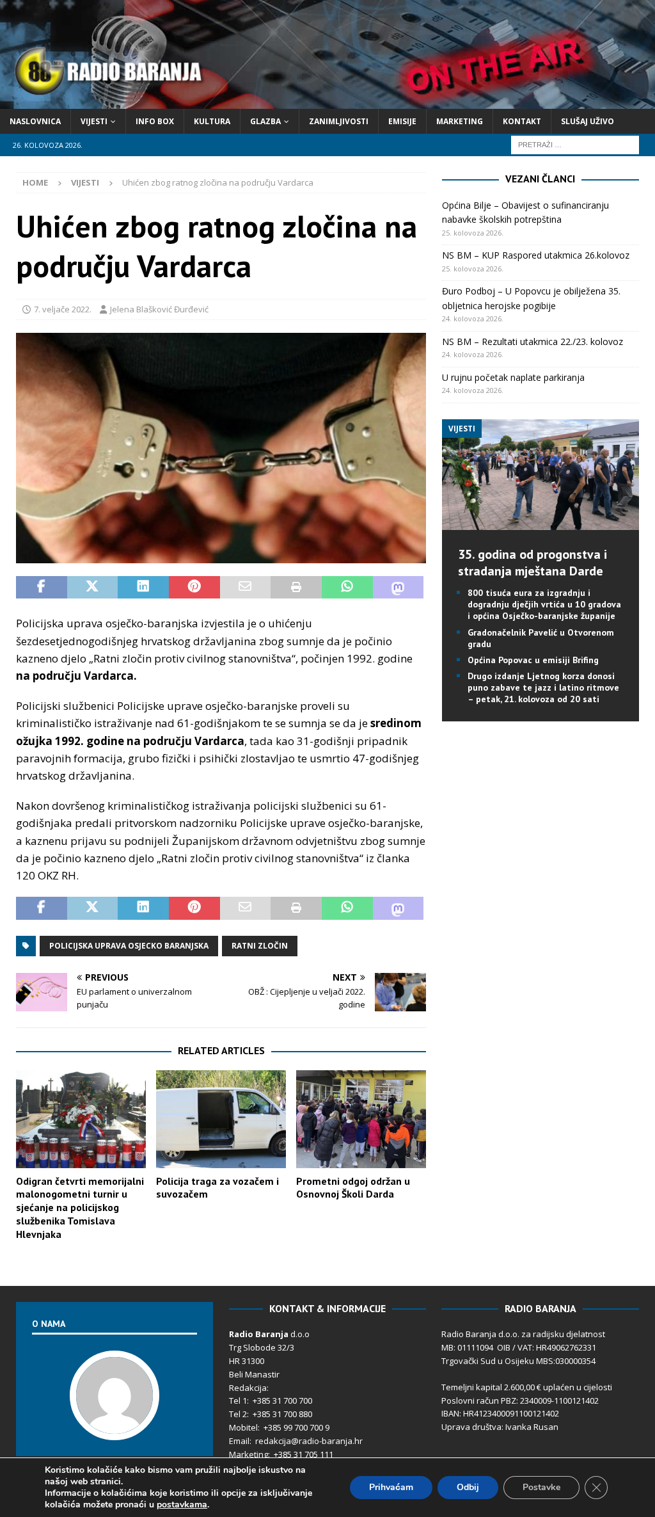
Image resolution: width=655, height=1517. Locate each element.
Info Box (155, 121)
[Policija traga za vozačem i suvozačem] (221, 1119)
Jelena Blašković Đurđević (159, 309)
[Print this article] (296, 587)
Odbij (468, 1487)
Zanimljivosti (338, 121)
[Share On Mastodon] (398, 587)
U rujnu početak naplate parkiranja (513, 377)
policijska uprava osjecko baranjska (129, 945)
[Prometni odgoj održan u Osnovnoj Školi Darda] (361, 1119)
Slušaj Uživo (587, 121)
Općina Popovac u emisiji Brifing (533, 660)
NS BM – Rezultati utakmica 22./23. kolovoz (532, 341)
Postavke (541, 1487)
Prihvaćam (391, 1487)
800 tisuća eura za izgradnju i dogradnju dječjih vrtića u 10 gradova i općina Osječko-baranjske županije (544, 604)
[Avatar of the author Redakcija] (114, 1427)
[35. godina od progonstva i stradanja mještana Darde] (540, 523)
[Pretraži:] (575, 144)
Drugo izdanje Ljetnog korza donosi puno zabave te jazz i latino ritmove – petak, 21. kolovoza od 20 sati (543, 687)
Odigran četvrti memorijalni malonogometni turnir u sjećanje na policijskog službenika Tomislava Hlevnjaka (80, 1207)
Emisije (402, 121)
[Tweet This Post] (92, 587)
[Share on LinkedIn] (143, 587)
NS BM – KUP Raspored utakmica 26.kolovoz (535, 255)
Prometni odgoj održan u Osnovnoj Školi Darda (353, 1188)
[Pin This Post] (194, 587)
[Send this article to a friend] (245, 587)
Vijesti (94, 121)
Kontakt (522, 121)
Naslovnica (35, 121)
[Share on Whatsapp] (347, 587)
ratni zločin (260, 945)
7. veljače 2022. (62, 309)
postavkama (182, 1505)
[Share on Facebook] (41, 587)
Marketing (459, 121)
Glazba (265, 121)
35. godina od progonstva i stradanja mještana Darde (532, 562)
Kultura (212, 121)
